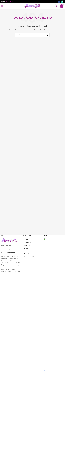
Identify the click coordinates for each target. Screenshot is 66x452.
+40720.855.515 (10, 253)
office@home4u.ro (10, 249)
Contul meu (27, 242)
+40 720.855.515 (10, 1)
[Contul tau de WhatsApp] (62, 1)
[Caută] (56, 6)
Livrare (26, 248)
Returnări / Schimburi (30, 251)
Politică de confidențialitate (31, 257)
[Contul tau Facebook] (59, 1)
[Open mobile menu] (2, 6)
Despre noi (27, 245)
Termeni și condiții (29, 254)
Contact (26, 239)
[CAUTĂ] (48, 35)
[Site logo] (32, 6)
